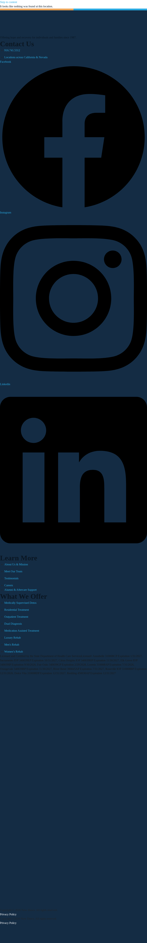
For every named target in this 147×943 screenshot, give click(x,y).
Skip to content (8, 2)
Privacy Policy (8, 914)
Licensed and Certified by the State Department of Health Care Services (40, 656)
